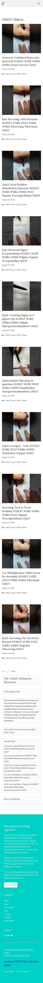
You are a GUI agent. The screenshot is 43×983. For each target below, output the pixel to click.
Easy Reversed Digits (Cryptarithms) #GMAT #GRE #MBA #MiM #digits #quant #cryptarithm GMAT (21, 778)
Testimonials (9, 907)
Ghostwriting (9, 920)
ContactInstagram (8, 915)
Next (15, 671)
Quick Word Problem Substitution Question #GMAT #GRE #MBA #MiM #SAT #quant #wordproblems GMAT (20, 768)
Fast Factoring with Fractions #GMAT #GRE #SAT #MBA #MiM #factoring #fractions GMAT (20, 759)
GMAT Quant (10, 74)
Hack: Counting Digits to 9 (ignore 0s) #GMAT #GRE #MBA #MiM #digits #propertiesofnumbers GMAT (21, 787)
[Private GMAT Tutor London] (3, 3)
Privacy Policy (9, 971)
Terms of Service (23, 971)
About (6, 904)
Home (6, 901)
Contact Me (10, 885)
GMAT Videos (21, 74)
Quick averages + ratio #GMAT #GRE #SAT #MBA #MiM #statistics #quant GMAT (21, 449)
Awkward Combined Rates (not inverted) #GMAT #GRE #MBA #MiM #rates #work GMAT (21, 61)
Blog (6, 911)
